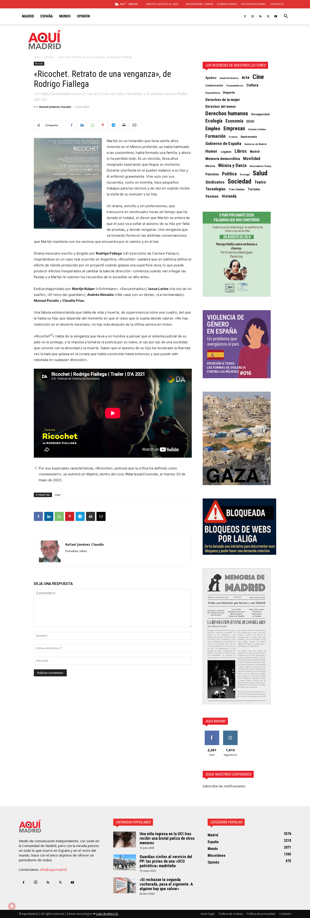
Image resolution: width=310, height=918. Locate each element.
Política (229, 174)
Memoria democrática (222, 159)
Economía (234, 121)
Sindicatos (214, 182)
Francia (233, 136)
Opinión (83, 16)
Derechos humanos (226, 113)
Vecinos (212, 196)
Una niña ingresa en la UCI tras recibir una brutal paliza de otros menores (167, 838)
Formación (215, 136)
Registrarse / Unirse (199, 4)
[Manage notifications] (11, 906)
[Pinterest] (102, 125)
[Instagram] (252, 16)
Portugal (245, 174)
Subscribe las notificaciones (224, 786)
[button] (285, 16)
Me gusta (212, 732)
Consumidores (234, 85)
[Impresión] (123, 125)
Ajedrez (211, 78)
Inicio (37, 57)
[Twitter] (268, 16)
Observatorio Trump (260, 166)
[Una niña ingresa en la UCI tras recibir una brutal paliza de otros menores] (124, 839)
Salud (260, 173)
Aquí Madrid (215, 721)
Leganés (226, 151)
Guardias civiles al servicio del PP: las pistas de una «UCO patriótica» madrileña (166, 861)
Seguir (230, 732)
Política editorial (253, 4)
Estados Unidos (257, 129)
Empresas (234, 128)
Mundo (65, 16)
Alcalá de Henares (229, 78)
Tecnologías (215, 189)
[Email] (134, 125)
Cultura (252, 85)
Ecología (213, 121)
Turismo (254, 189)
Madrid (28, 16)
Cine (57, 494)
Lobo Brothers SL (107, 914)
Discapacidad (260, 114)
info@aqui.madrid (53, 869)
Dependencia (212, 92)
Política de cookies (231, 914)
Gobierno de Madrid (255, 144)
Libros (241, 151)
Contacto (277, 4)
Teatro (260, 182)
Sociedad (239, 181)
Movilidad (251, 158)
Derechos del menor (220, 107)
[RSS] (260, 16)
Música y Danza (232, 165)
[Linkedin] (81, 125)
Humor (211, 151)
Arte (245, 77)
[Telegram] (113, 125)
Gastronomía (249, 136)
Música (210, 166)
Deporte (229, 93)
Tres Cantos (237, 189)
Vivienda (229, 196)
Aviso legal (207, 914)
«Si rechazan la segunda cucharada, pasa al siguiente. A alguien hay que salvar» (166, 884)
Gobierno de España (223, 143)
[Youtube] (275, 16)
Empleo (212, 128)
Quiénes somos (227, 4)
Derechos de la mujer (222, 99)
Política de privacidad (261, 914)
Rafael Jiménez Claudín (55, 106)
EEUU (250, 121)
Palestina (212, 174)
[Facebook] (244, 16)
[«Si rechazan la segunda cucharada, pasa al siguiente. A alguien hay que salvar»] (124, 885)
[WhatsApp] (92, 125)
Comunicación (214, 85)
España (46, 16)
